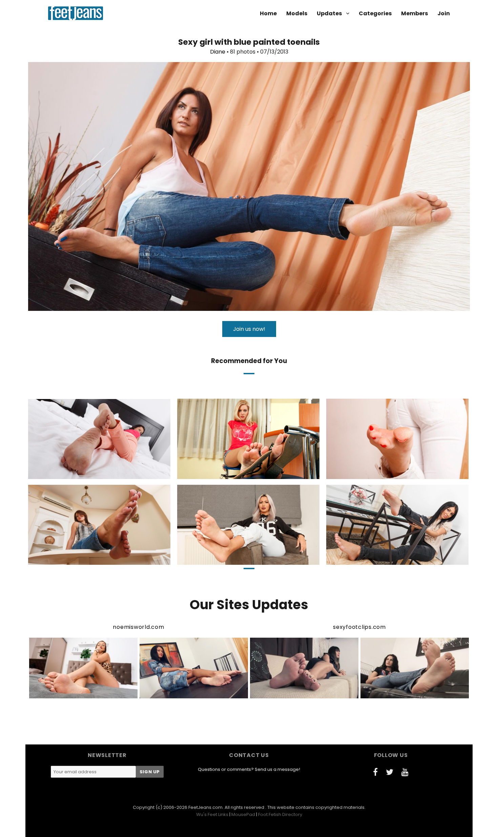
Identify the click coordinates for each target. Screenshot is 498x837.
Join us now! (249, 329)
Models (296, 13)
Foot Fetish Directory (280, 814)
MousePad (243, 814)
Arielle (70, 559)
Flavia (70, 473)
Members (414, 13)
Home (268, 13)
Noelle (219, 473)
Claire (369, 559)
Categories (375, 13)
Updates (329, 13)
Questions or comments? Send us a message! (249, 769)
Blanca (369, 473)
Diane (217, 52)
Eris (220, 559)
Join (443, 13)
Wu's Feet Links (212, 814)
